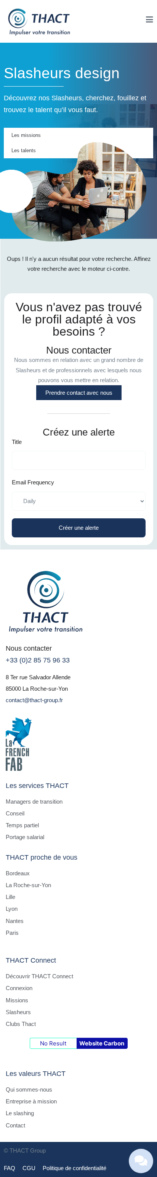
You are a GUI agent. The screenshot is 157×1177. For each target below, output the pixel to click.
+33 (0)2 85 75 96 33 (38, 660)
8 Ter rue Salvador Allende (38, 677)
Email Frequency (33, 482)
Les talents (23, 150)
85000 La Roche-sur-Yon (37, 688)
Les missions (26, 135)
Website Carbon (101, 1043)
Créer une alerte (79, 527)
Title (17, 442)
